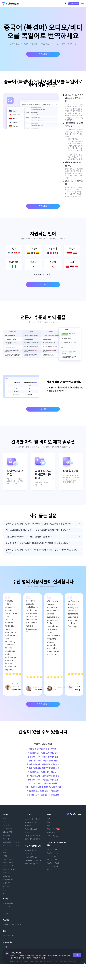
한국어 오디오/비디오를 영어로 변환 (43, 749)
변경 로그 (50, 826)
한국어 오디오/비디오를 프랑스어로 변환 (43, 757)
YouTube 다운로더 (31, 850)
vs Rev (5, 910)
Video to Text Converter (11, 845)
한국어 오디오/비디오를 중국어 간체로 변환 (43, 795)
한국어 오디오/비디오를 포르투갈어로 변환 (43, 768)
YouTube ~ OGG (53, 870)
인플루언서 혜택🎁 (53, 829)
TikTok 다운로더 (30, 854)
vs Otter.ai (6, 906)
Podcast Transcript (31, 829)
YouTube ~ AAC (52, 860)
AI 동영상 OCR (7, 829)
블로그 (49, 822)
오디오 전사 (6, 835)
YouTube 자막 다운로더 (33, 819)
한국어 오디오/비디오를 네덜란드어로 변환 (43, 764)
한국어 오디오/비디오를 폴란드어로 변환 (43, 779)
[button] (66, 3)
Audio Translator (8, 862)
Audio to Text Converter (11, 842)
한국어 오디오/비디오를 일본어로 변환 (43, 783)
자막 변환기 (29, 826)
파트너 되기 (51, 832)
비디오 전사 (6, 839)
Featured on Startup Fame (12, 924)
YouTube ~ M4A (52, 853)
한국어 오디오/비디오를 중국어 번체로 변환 (43, 791)
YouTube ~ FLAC (53, 863)
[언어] (66, 3)
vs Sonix (6, 913)
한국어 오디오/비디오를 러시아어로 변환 (43, 772)
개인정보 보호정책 (39, 958)
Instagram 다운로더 (31, 864)
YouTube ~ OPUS (53, 866)
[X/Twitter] (3, 947)
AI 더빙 (5, 856)
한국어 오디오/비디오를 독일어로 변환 (43, 760)
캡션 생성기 (6, 825)
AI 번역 (5, 852)
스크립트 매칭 (7, 832)
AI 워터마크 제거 (8, 880)
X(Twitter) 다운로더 (31, 857)
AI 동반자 (6, 886)
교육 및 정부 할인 (52, 836)
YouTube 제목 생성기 (32, 822)
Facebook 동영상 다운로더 (34, 860)
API (4, 893)
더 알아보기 (43, 409)
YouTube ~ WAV (53, 856)
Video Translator (9, 859)
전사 (4, 822)
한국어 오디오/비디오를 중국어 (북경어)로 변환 (43, 787)
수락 (76, 955)
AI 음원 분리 (7, 883)
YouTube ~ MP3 (52, 850)
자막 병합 (28, 832)
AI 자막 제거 (7, 876)
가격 (48, 819)
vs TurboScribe (8, 903)
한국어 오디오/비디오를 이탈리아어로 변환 (43, 776)
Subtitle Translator (9, 866)
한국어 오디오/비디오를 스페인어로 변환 (43, 753)
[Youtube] (6, 947)
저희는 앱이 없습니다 (9, 936)
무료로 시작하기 (73, 3)
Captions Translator (10, 869)
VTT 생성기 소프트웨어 (32, 836)
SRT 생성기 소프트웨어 (32, 839)
